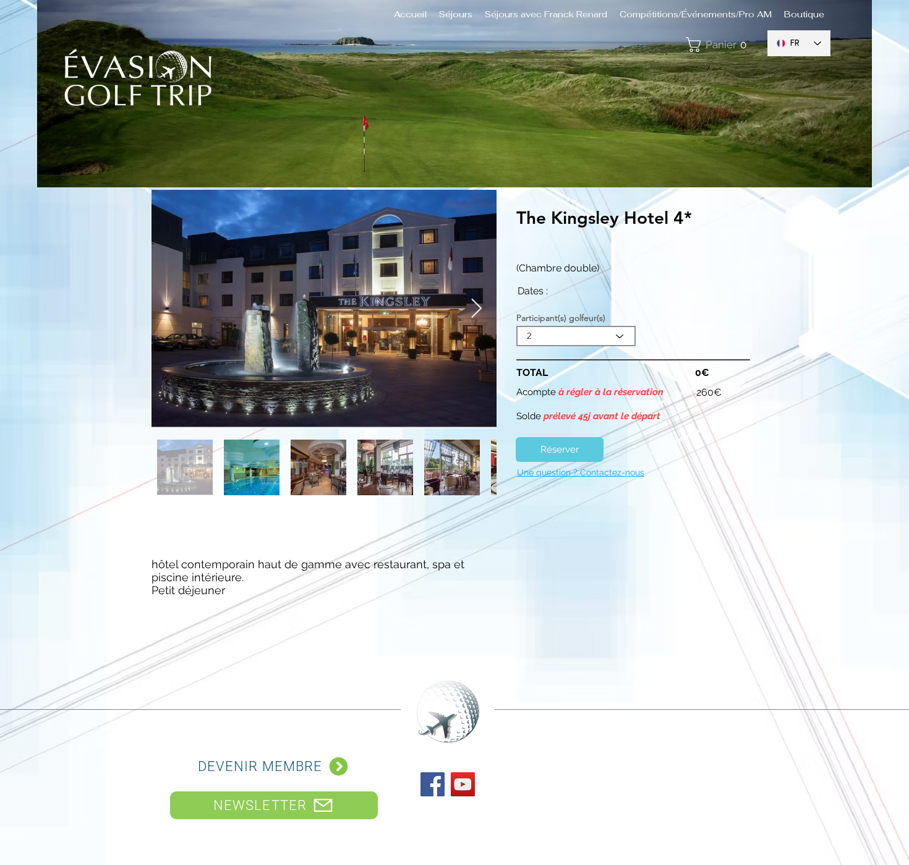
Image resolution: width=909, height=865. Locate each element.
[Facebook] (432, 784)
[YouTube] (463, 784)
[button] (720, 44)
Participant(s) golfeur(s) (560, 317)
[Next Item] (476, 309)
